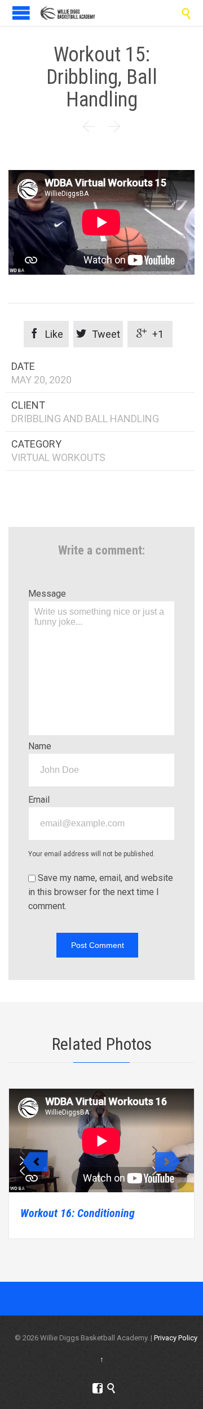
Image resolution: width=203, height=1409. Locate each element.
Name (39, 746)
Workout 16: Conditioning (77, 1213)
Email (39, 799)
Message (47, 593)
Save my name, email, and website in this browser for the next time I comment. (100, 892)
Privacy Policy (175, 1338)
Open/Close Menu (21, 13)
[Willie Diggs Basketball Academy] (67, 13)
